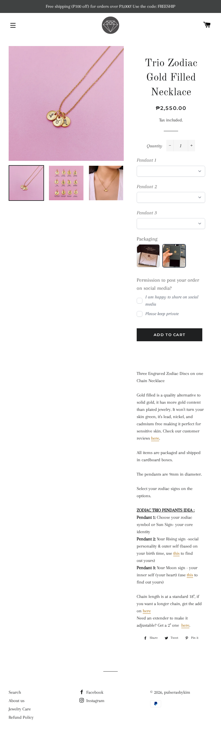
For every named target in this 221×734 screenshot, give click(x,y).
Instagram (94, 700)
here (155, 438)
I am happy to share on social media (171, 300)
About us (16, 700)
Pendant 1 (146, 160)
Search (15, 692)
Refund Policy (21, 717)
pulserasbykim (177, 692)
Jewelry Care (20, 709)
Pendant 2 (147, 186)
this (176, 553)
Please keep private (162, 313)
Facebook (94, 692)
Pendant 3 (147, 213)
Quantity (154, 145)
